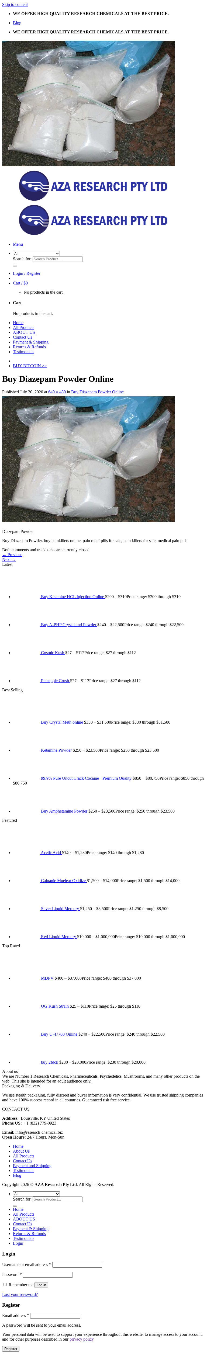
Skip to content (15, 4)
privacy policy (82, 1339)
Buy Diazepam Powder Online (97, 392)
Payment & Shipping (31, 342)
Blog (17, 22)
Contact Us (22, 337)
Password (12, 1274)
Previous (12, 554)
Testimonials (23, 351)
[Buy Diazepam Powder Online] (88, 522)
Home (18, 322)
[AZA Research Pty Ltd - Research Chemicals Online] (88, 200)
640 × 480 (57, 392)
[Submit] (15, 265)
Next (9, 559)
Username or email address (26, 1264)
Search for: (22, 258)
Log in (41, 1285)
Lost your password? (20, 1294)
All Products (23, 327)
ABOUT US (24, 332)
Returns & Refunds (29, 347)
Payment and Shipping (32, 1165)
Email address (15, 1315)
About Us (21, 1151)
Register (10, 1349)
